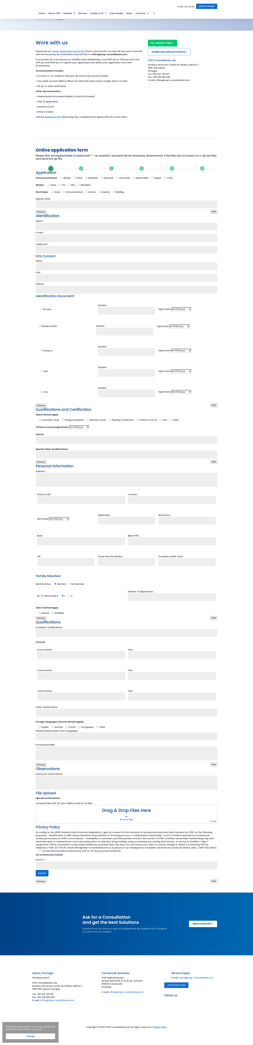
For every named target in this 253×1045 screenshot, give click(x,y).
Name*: (39, 221)
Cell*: (38, 272)
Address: (40, 471)
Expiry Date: (165, 309)
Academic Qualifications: (49, 627)
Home (42, 13)
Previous (41, 211)
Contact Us (48, 19)
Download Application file (168, 51)
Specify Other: (43, 198)
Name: (39, 260)
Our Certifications (176, 985)
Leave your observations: (49, 773)
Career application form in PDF (68, 51)
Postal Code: (44, 494)
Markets (67, 13)
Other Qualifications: (47, 707)
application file (53, 117)
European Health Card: (171, 556)
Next (214, 211)
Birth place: (165, 515)
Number (102, 305)
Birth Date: (43, 518)
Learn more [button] (36, 1029)
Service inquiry (202, 923)
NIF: (39, 556)
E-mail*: (40, 232)
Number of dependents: (140, 591)
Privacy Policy (160, 1027)
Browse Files (126, 819)
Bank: (40, 535)
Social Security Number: (110, 556)
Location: (132, 494)
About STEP (54, 13)
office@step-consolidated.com (57, 1000)
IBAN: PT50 (133, 535)
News (129, 13)
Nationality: (104, 515)
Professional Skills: (45, 744)
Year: (130, 649)
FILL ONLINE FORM (161, 43)
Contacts (140, 13)
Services (82, 13)
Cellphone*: (42, 244)
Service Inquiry (207, 6)
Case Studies (116, 13)
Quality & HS (96, 13)
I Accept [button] (31, 1036)
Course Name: (44, 649)
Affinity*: (40, 284)
